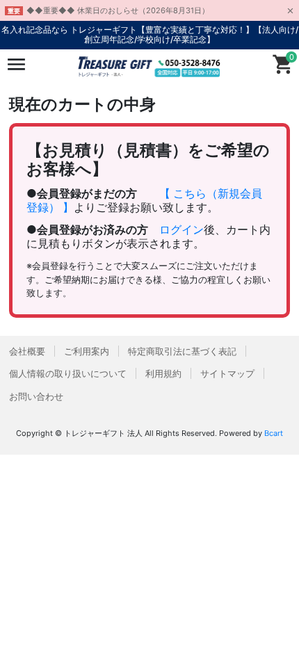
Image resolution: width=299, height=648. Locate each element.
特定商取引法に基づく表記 (182, 351)
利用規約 (163, 373)
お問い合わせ (36, 396)
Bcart (273, 433)
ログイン (181, 229)
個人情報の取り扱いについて (68, 373)
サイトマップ (227, 373)
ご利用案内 (86, 351)
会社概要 (27, 351)
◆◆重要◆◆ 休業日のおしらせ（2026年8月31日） (117, 10)
